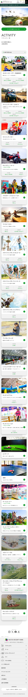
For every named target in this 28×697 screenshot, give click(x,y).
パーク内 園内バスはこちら (13, 29)
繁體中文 (16, 689)
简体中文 (12, 689)
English (8, 689)
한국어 (20, 689)
